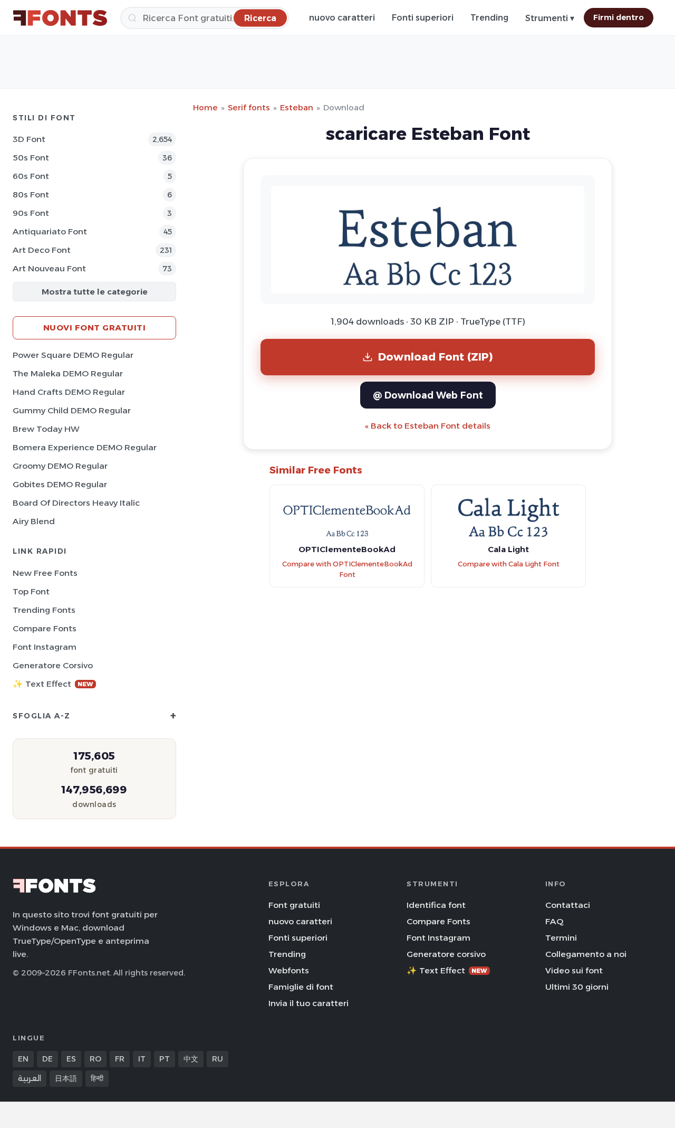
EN (23, 1059)
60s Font (31, 176)
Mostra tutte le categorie (95, 292)
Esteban (296, 107)
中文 (191, 1059)
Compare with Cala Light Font (509, 564)
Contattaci (567, 905)
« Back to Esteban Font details (427, 426)
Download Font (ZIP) (435, 356)
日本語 (66, 1078)
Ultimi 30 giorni (577, 987)
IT (142, 1059)
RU (217, 1059)
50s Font (31, 158)
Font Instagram (44, 647)
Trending (489, 18)
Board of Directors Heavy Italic (76, 503)
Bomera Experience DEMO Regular (85, 447)
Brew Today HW (46, 429)
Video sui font (574, 970)
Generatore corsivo (53, 665)
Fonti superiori (423, 18)
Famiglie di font (300, 987)
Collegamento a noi (585, 954)
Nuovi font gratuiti (94, 328)
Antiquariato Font (50, 231)
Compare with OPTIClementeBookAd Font (347, 569)
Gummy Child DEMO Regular (72, 410)
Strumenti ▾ (549, 18)
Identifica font (436, 905)
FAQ (554, 921)
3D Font (29, 139)
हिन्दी (97, 1078)
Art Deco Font (42, 250)
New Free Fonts (45, 573)
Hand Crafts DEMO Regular (69, 392)
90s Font (31, 213)
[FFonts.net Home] (60, 18)
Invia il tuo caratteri (308, 1003)
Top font (31, 591)
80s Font (31, 194)
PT (164, 1059)
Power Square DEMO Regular (73, 355)
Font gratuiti (294, 905)
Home (205, 107)
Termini (561, 938)
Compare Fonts (44, 628)
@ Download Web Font (428, 395)
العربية (29, 1078)
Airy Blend (34, 521)
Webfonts (288, 970)
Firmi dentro (618, 17)
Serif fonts (249, 107)
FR (119, 1059)
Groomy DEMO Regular (60, 466)
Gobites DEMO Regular (60, 484)
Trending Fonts (44, 610)
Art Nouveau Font (49, 268)
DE (47, 1059)
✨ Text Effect (53, 684)
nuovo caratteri (342, 18)
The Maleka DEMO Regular (68, 373)
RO (95, 1059)
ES (71, 1059)
